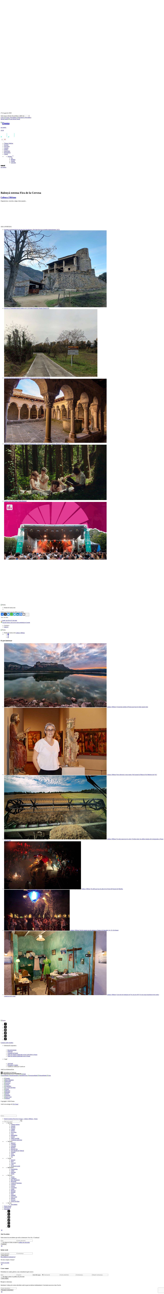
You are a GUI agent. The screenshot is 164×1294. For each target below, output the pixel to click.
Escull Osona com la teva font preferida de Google (16, 622)
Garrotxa (13, 1184)
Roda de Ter (14, 1149)
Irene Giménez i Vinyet (43, 378)
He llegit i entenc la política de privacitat (13, 1276)
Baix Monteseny (15, 1180)
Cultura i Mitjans (8, 197)
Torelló (13, 161)
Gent (12, 1133)
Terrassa (13, 1200)
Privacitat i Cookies (13, 1065)
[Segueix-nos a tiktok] (5, 1039)
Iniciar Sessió (7, 1206)
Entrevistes (7, 151)
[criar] (49, 1075)
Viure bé (13, 1163)
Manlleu (13, 159)
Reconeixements (12, 1050)
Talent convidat (15, 1138)
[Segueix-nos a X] (5, 1028)
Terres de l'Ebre (15, 1201)
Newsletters (13, 117)
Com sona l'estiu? (13, 501)
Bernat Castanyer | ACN (62, 444)
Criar (12, 1164)
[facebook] (8, 634)
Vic (12, 158)
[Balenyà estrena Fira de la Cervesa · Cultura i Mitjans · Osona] (5, 123)
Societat (6, 145)
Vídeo (12, 1170)
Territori (11, 156)
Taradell (13, 1152)
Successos (7, 146)
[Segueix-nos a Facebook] (5, 1025)
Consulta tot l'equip (13, 1053)
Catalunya (13, 1178)
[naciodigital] (5, 1075)
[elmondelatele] (42, 1075)
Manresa (13, 1190)
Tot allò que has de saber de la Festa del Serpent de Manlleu (107, 889)
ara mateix (3, 167)
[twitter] (8, 636)
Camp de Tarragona (16, 1183)
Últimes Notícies (8, 143)
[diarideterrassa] (23, 1075)
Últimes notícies (15, 1124)
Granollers (14, 1187)
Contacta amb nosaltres (7, 1042)
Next (12, 1161)
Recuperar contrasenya (7, 1290)
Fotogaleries (14, 1169)
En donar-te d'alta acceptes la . (16, 1242)
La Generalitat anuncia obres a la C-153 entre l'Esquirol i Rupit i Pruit (27, 308)
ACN (58, 229)
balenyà (6, 627)
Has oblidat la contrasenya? (8, 1257)
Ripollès (13, 1192)
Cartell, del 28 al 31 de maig (9, 620)
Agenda (6, 148)
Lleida (12, 1189)
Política (6, 149)
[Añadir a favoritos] (27, 614)
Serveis (6, 308)
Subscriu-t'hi (7, 1207)
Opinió (6, 154)
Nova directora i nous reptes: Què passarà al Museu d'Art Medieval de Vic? (136, 774)
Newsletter (7, 1209)
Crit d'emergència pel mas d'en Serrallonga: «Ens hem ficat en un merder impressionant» (33, 229)
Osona (12, 1177)
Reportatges (7, 152)
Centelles (13, 1144)
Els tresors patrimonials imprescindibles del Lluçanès (23, 378)
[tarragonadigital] (33, 1075)
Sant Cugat (14, 1197)
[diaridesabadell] (13, 1075)
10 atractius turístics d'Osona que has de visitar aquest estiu (132, 707)
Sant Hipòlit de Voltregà (17, 1150)
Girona (13, 1186)
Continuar (3, 1244)
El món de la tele (15, 1166)
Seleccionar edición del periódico (10, 116)
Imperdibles (14, 1135)
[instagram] (8, 637)
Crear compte (4, 1278)
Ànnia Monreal (22, 501)
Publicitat (10, 1051)
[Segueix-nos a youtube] (5, 1036)
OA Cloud (15, 1104)
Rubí (12, 1193)
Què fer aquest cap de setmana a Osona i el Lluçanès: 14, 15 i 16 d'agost (98, 930)
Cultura (6, 444)
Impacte (13, 1160)
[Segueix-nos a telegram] (5, 1033)
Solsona (13, 1198)
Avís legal (10, 1063)
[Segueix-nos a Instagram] (5, 1031)
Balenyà (13, 1143)
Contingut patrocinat (16, 1140)
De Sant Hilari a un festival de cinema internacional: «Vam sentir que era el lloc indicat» (32, 444)
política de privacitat (24, 1242)
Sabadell (13, 1195)
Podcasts (13, 1172)
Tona (12, 1153)
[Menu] (3, 140)
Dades (12, 1173)
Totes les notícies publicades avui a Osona (19, 1056)
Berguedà (13, 1181)
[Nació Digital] (3, 165)
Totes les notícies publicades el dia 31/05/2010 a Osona (22, 1054)
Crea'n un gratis (5, 1262)
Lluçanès (13, 162)
